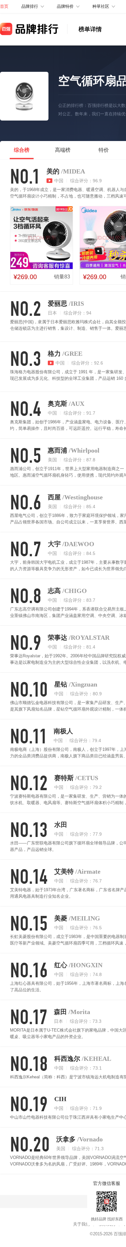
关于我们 (81, 1224)
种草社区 (100, 6)
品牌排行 (29, 6)
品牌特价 (65, 6)
